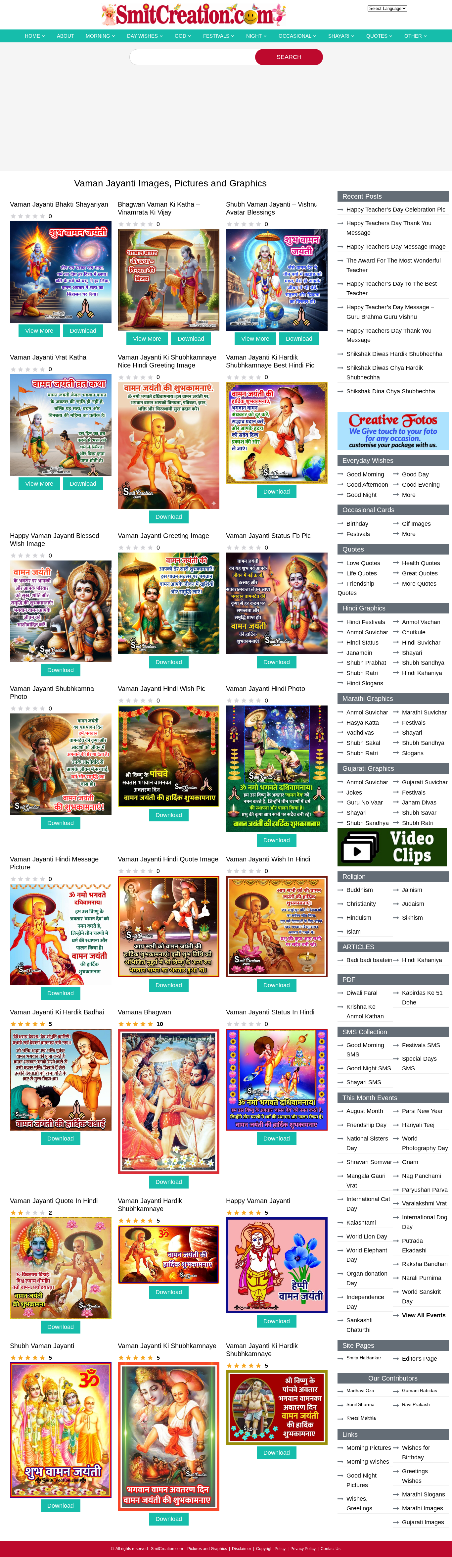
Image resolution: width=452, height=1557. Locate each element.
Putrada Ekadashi (414, 1246)
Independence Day (365, 1302)
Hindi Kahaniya (422, 673)
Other (413, 36)
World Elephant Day (366, 1255)
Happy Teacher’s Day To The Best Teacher (391, 288)
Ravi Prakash (416, 1404)
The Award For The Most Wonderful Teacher (393, 265)
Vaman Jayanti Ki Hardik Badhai (57, 1012)
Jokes (354, 792)
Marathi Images (422, 1508)
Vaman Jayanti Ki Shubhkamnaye (167, 1345)
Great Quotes (420, 573)
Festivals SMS (421, 1045)
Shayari (338, 36)
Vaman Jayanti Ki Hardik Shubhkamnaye (262, 1349)
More (409, 495)
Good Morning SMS (365, 1050)
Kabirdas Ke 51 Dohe (422, 998)
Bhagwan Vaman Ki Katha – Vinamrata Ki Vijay (159, 208)
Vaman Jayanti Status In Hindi (270, 1012)
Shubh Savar (419, 812)
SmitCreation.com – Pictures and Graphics (189, 1548)
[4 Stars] (35, 216)
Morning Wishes (367, 1461)
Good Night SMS (368, 1068)
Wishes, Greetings (359, 1503)
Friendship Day (366, 1125)
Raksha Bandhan (425, 1264)
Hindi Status (362, 642)
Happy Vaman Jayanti (258, 1200)
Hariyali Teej (418, 1125)
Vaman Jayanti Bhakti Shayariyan (59, 204)
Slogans (413, 753)
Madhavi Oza (360, 1390)
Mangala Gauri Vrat (365, 1181)
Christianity (361, 903)
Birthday (357, 523)
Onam (410, 1162)
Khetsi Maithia (361, 1418)
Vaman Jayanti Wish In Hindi (268, 859)
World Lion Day (366, 1236)
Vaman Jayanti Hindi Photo (265, 688)
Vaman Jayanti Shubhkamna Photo (52, 692)
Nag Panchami (421, 1176)
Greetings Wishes (415, 1476)
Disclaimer (241, 1548)
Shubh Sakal (363, 743)
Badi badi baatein (369, 960)
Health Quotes (421, 563)
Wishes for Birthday (416, 1452)
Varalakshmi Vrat (424, 1203)
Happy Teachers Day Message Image (396, 246)
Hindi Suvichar (421, 642)
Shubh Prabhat (366, 662)
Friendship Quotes (356, 588)
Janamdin (359, 653)
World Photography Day (425, 1143)
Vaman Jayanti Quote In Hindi (54, 1200)
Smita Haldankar (363, 1357)
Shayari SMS (363, 1082)
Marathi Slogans (423, 1494)
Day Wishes (142, 36)
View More (39, 330)
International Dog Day (424, 1222)
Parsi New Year (422, 1111)
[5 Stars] (42, 216)
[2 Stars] (20, 216)
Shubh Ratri (362, 673)
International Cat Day (368, 1204)
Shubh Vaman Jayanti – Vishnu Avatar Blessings (272, 208)
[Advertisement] (226, 115)
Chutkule (414, 632)
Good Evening (421, 484)
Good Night (361, 495)
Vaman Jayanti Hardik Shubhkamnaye (150, 1204)
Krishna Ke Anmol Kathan (365, 1011)
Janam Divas (419, 802)
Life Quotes (361, 573)
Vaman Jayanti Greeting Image (163, 535)
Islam (353, 931)
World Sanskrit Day (421, 1297)
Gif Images (416, 523)
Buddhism (359, 890)
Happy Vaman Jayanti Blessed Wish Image (54, 539)
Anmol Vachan (421, 622)
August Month (364, 1111)
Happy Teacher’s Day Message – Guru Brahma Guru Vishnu (390, 312)
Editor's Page (419, 1358)
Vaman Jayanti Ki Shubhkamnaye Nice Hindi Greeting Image (167, 361)
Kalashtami (361, 1222)
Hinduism (358, 917)
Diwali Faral (362, 993)
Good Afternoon (367, 484)
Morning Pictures (368, 1447)
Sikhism (412, 917)
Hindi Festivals (365, 622)
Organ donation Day (366, 1278)
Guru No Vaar (364, 802)
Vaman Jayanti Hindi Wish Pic (161, 688)
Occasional (295, 36)
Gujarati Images (423, 1522)
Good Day (415, 474)
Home (32, 36)
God (180, 36)
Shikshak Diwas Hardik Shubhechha (394, 354)
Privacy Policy (303, 1548)
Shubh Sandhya (423, 662)
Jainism (412, 890)
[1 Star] (13, 216)
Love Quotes (363, 563)
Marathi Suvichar (424, 712)
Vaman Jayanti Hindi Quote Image (168, 859)
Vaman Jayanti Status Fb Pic (268, 535)
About (65, 36)
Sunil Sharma (360, 1404)
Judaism (413, 903)
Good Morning (365, 474)
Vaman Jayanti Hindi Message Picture (54, 863)
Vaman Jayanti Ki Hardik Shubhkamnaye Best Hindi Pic (270, 361)
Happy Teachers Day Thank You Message (388, 228)
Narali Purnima (421, 1278)
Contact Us (330, 1548)
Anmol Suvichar (367, 632)
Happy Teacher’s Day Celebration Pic (395, 209)
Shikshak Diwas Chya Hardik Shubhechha (384, 373)
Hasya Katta (362, 722)
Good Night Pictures (361, 1480)
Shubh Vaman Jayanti (42, 1345)
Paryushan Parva (425, 1190)
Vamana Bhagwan (144, 1012)
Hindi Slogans (364, 683)
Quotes (376, 36)
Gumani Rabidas (419, 1390)
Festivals (216, 36)
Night (254, 36)
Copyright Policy (271, 1548)
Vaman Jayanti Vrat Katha (48, 357)
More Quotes (419, 583)
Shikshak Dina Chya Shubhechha (390, 391)
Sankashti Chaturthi (359, 1325)
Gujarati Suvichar (425, 782)
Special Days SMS (419, 1063)
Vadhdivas (360, 732)
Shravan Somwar (369, 1162)
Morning (98, 36)
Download (83, 330)
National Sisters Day (367, 1143)
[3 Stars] (27, 216)
